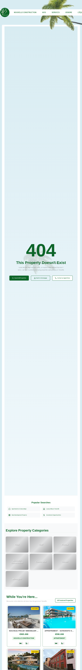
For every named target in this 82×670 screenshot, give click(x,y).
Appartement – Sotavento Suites (61, 631)
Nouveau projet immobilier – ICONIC (26, 631)
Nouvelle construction (25, 12)
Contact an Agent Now (63, 278)
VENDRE (68, 12)
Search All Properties (20, 278)
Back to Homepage (41, 278)
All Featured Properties (65, 600)
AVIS (44, 12)
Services (56, 12)
